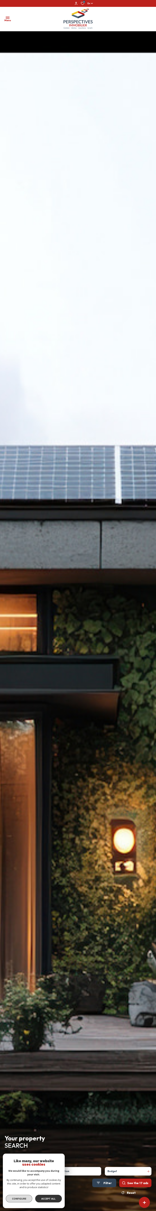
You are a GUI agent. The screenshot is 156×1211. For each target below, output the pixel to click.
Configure (19, 1198)
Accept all (48, 1198)
